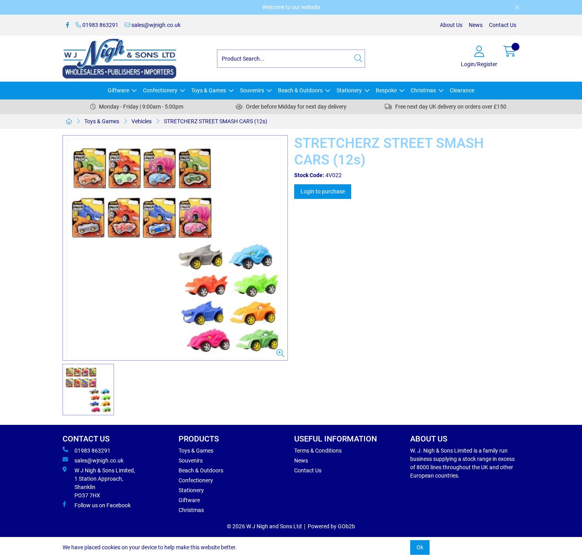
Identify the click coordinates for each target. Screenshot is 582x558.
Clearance (462, 90)
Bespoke (386, 90)
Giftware (118, 90)
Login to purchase (323, 191)
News (476, 25)
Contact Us (502, 25)
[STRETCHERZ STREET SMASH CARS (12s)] (175, 248)
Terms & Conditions (318, 450)
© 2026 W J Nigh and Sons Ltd (264, 526)
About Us (451, 25)
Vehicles (141, 121)
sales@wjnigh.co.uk (155, 25)
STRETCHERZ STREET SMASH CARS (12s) (215, 121)
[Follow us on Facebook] (67, 25)
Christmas (423, 90)
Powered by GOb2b (331, 526)
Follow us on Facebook (102, 505)
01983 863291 (99, 25)
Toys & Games (208, 90)
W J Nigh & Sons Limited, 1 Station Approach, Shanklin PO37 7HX (104, 483)
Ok (420, 547)
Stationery (349, 90)
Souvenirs (252, 90)
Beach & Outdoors (300, 90)
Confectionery (160, 90)
